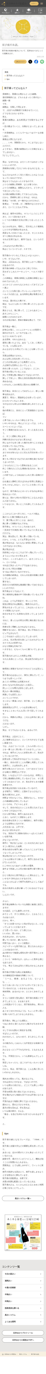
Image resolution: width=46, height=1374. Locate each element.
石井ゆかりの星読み (10, 1354)
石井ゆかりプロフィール (23, 1333)
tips (8, 79)
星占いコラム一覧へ (23, 1198)
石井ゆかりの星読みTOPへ (23, 1340)
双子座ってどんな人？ (16, 76)
